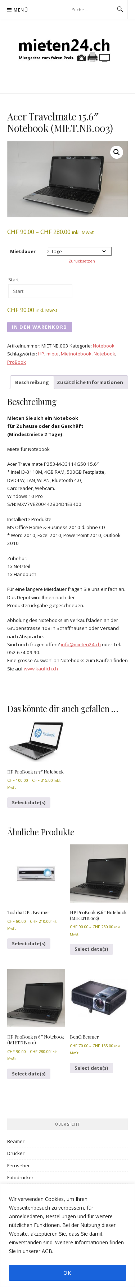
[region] (67, 1235)
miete (52, 353)
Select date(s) (29, 802)
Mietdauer (23, 251)
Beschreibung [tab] (32, 382)
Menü (21, 10)
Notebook (103, 345)
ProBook (16, 362)
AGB (47, 1251)
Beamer (15, 1141)
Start (13, 279)
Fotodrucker (20, 1177)
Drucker (15, 1153)
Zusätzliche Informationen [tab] (90, 382)
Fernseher (18, 1165)
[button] (116, 152)
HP (41, 353)
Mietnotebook (76, 353)
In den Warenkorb (39, 327)
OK (67, 1272)
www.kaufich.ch (41, 668)
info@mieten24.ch (81, 644)
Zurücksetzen (81, 261)
